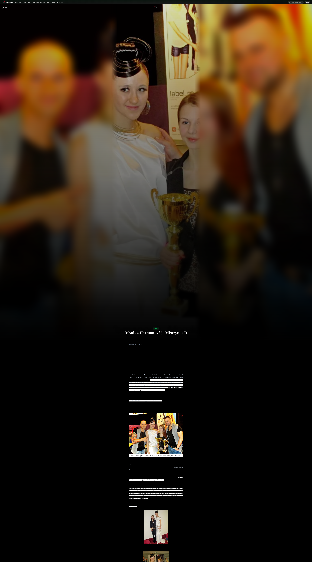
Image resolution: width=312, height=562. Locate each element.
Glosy (48, 2)
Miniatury (42, 2)
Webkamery (60, 2)
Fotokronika (35, 2)
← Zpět (5, 7)
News (16, 2)
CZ (307, 2)
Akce (29, 2)
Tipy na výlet (22, 2)
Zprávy (156, 328)
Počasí (53, 2)
